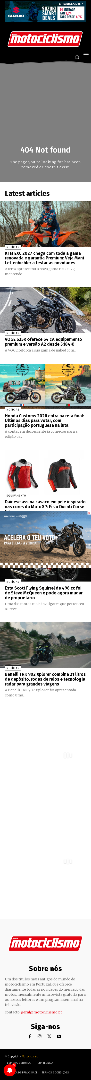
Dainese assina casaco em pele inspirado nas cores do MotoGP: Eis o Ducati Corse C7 (45, 506)
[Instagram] (39, 1036)
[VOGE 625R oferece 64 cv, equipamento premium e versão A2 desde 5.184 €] (45, 310)
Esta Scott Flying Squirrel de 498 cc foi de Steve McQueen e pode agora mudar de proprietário (44, 592)
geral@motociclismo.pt (41, 1012)
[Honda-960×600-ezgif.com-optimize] (45, 567)
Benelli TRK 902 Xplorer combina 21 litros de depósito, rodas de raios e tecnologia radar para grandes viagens (45, 679)
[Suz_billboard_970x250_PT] (45, 21)
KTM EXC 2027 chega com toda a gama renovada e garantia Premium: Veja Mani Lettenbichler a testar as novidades (44, 258)
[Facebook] (29, 1036)
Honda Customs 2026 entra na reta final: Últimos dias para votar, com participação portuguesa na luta (44, 420)
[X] (49, 1036)
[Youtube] (58, 1036)
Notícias (13, 247)
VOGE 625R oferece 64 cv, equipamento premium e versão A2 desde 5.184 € (43, 342)
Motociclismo (30, 1056)
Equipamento (16, 495)
